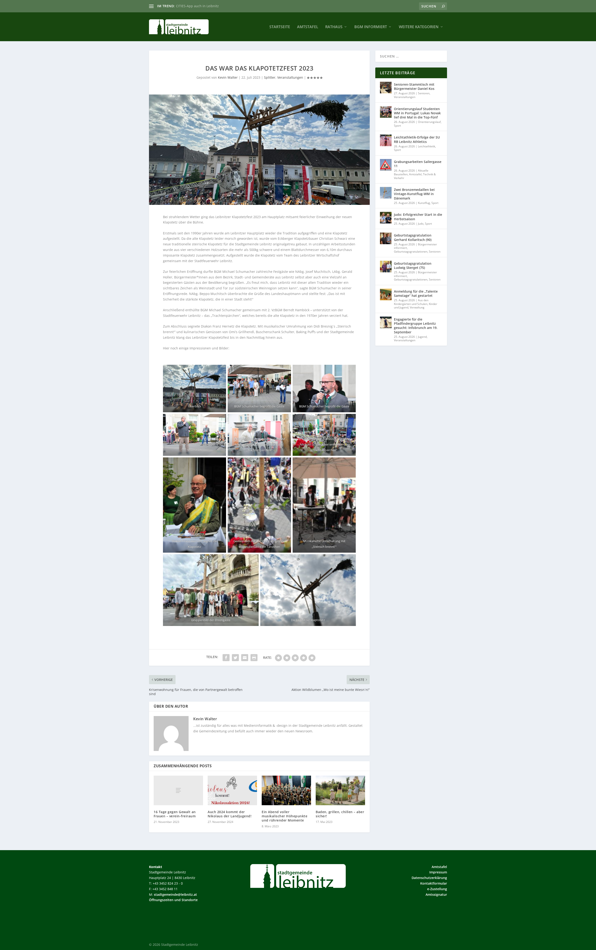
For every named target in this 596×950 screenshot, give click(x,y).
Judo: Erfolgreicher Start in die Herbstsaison (418, 216)
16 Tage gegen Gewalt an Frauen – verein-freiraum (175, 814)
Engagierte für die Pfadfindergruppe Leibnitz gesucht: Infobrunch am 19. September (415, 325)
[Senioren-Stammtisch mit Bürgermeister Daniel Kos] (386, 87)
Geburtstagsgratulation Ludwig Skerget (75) (412, 265)
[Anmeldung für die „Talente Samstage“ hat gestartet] (386, 294)
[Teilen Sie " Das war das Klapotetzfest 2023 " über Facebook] (226, 657)
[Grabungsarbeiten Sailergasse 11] (386, 165)
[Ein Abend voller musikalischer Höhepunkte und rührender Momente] (286, 790)
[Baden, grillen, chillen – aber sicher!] (340, 790)
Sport (397, 126)
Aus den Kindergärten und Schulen (411, 302)
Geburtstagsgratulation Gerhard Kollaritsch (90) (412, 237)
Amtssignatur (436, 894)
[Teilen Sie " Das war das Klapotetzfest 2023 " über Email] (244, 657)
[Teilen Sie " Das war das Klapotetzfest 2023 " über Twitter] (235, 657)
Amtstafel (307, 27)
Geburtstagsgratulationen (410, 252)
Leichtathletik (426, 146)
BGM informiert (370, 27)
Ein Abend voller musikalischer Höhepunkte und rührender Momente (284, 816)
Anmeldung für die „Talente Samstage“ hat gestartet (416, 293)
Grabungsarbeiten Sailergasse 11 (417, 163)
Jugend (422, 337)
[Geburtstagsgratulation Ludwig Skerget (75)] (386, 266)
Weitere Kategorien (419, 27)
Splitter (269, 77)
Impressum (438, 872)
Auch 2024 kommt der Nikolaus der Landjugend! (229, 814)
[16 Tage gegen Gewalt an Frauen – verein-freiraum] (178, 790)
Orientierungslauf (429, 122)
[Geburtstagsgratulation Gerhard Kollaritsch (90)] (386, 238)
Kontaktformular (433, 883)
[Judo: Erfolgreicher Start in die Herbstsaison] (386, 217)
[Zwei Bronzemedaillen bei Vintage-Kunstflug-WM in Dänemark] (386, 193)
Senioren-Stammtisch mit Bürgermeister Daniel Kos (414, 86)
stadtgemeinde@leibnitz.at (175, 894)
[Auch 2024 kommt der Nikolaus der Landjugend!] (232, 790)
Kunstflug (424, 203)
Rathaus (333, 27)
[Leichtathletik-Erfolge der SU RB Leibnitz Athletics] (386, 140)
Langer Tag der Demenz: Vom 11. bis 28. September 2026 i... (223, 6)
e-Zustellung (437, 889)
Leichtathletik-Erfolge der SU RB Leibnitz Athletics (417, 139)
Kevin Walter (228, 77)
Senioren (424, 93)
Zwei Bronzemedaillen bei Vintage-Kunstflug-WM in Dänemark (414, 193)
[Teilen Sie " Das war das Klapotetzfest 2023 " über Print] (254, 657)
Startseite (279, 27)
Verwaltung (417, 307)
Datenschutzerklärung (429, 878)
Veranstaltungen (290, 77)
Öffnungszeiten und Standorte (173, 900)
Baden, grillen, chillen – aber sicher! (340, 814)
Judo (420, 224)
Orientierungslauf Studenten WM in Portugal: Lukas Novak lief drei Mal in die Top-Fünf (417, 113)
